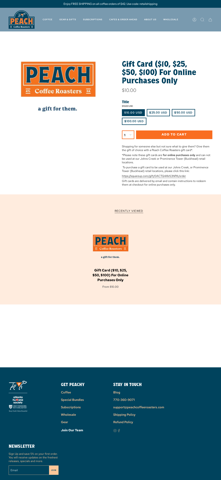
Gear (64, 422)
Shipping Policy (124, 415)
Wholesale (68, 415)
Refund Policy (123, 422)
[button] (150, 19)
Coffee (66, 392)
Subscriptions (71, 407)
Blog (116, 392)
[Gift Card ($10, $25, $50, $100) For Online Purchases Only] (110, 245)
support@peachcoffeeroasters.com (138, 407)
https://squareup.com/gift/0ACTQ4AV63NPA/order (154, 176)
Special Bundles (72, 400)
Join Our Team (72, 430)
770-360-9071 (124, 400)
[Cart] (210, 19)
